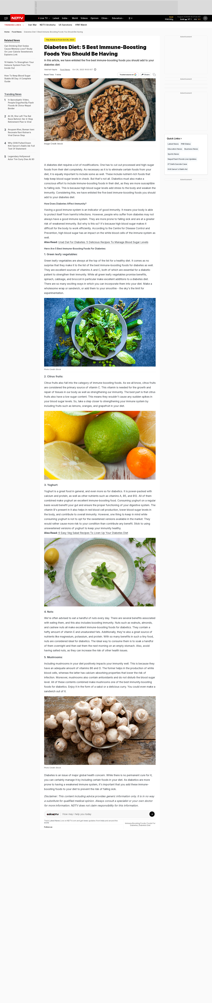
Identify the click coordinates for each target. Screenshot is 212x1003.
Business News (191, 149)
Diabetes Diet (144, 825)
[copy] (154, 74)
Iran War (32, 25)
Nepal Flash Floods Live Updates (182, 159)
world (46, 823)
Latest (56, 18)
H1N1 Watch (81, 25)
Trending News (12, 94)
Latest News (173, 144)
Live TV (44, 18)
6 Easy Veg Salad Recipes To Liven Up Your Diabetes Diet (93, 532)
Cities (104, 18)
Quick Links (173, 138)
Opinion (95, 18)
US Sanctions (65, 25)
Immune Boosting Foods (135, 823)
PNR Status (186, 144)
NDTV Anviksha (48, 25)
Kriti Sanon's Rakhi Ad (177, 169)
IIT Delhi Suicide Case (177, 164)
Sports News (173, 154)
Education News (175, 149)
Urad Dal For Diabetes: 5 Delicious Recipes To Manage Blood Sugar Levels (103, 242)
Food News (65, 69)
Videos (84, 18)
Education (117, 18)
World (75, 18)
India (64, 18)
